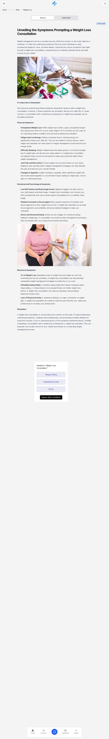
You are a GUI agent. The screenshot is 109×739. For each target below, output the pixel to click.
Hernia (51, 389)
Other (18, 10)
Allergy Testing (51, 374)
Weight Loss (27, 10)
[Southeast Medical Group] (54, 3)
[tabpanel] (54, 179)
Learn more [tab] (66, 18)
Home (5, 10)
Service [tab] (43, 18)
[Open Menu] (4, 3)
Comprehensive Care (51, 382)
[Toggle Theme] (105, 3)
